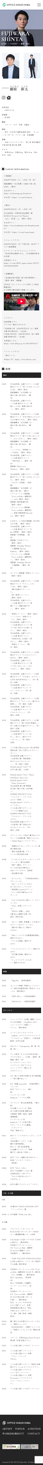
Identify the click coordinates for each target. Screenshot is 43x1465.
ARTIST (7, 1428)
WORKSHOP (9, 1433)
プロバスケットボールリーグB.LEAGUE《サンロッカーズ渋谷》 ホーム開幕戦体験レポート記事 (25, 1232)
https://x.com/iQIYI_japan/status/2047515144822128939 (21, 264)
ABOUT (19, 1433)
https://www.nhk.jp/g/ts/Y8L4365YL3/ (21, 343)
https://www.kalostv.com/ (25, 359)
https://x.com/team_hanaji (23, 232)
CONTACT (34, 1433)
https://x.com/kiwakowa (22, 197)
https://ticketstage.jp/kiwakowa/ (18, 193)
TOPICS (20, 1428)
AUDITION (34, 1428)
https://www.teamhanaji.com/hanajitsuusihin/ (21, 226)
